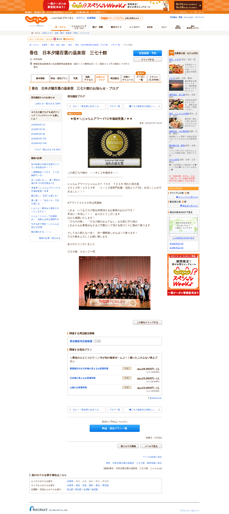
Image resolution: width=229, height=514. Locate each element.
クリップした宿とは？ (188, 197)
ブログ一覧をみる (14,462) (47, 149)
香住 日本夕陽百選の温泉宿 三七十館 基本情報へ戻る (134, 463)
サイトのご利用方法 (179, 12)
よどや (172, 78)
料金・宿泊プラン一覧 (114, 428)
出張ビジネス (47, 33)
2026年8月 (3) (38, 124)
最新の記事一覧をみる (49, 238)
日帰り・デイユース (81, 33)
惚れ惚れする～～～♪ (41, 231)
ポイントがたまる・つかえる (41, 39)
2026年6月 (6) (38, 134)
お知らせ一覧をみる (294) (47, 103)
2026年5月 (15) (38, 138)
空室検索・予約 (147, 53)
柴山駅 (70, 489)
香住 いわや (175, 59)
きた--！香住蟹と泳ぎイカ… (86, 106)
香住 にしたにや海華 (179, 114)
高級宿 (68, 33)
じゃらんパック (79, 27)
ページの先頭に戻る (152, 456)
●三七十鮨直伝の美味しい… (143, 106)
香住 (70, 45)
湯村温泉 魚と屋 (177, 95)
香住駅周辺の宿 (176, 244)
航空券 (150, 27)
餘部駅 (95, 489)
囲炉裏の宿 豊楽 (177, 145)
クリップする (147, 59)
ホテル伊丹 (174, 160)
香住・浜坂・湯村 (58, 45)
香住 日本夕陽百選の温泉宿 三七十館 (91, 45)
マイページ (199, 17)
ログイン (80, 17)
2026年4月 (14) (39, 143)
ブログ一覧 (115, 45)
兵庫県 (44, 45)
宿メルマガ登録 (128, 446)
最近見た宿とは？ (190, 206)
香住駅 (105, 485)
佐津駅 (86, 489)
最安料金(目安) (156, 398)
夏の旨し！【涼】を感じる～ (45, 195)
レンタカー (135, 27)
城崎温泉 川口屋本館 (179, 131)
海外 (178, 27)
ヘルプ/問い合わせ (196, 12)
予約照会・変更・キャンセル (181, 17)
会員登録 (91, 17)
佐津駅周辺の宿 (176, 248)
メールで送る (151, 446)
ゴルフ (164, 27)
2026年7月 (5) (38, 129)
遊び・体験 (97, 27)
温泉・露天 (59, 33)
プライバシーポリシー (189, 510)
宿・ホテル (34, 45)
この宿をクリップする (147, 322)
